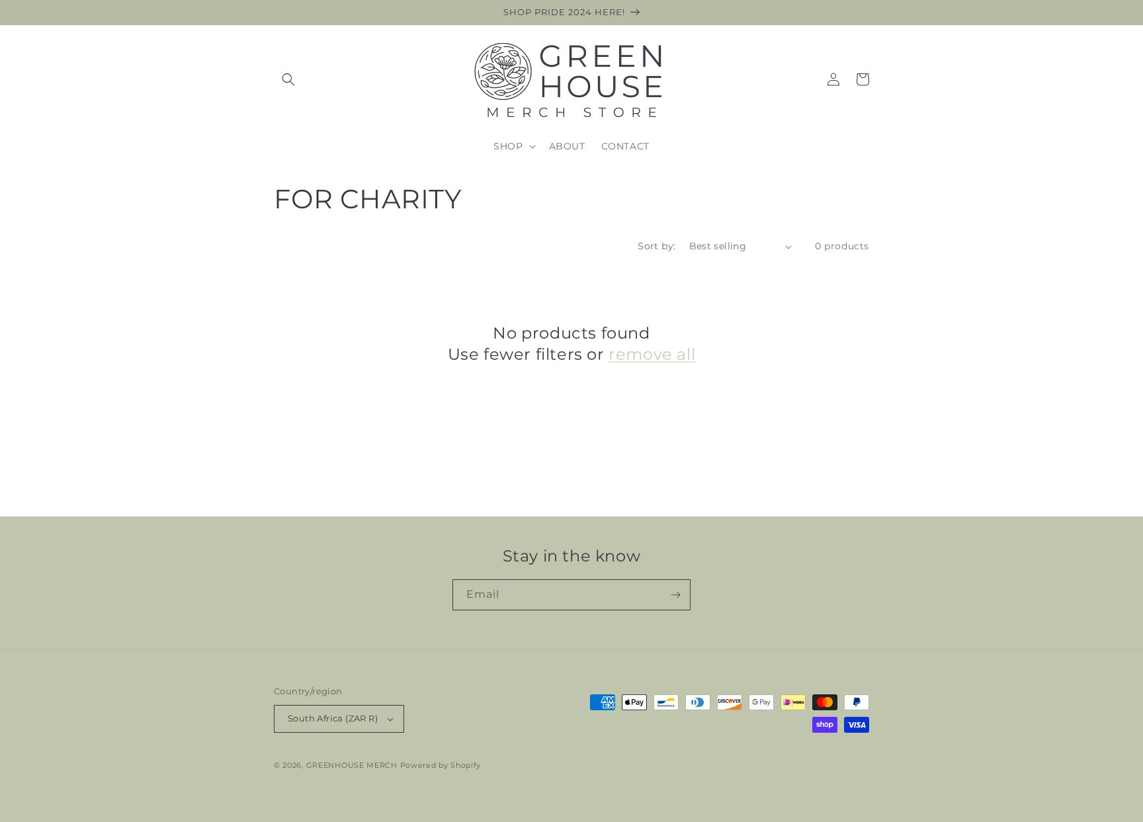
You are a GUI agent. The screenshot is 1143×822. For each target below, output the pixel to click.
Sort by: (656, 246)
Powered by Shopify (441, 765)
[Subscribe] (675, 594)
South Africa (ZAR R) (333, 718)
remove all (652, 354)
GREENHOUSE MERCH (352, 765)
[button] (288, 79)
